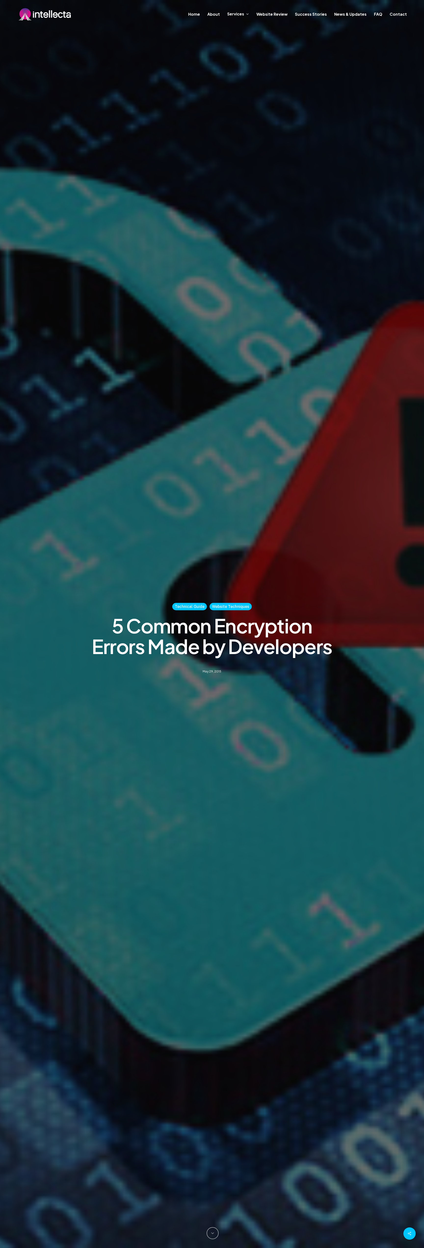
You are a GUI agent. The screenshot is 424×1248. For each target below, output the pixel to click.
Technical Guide (189, 606)
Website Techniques (230, 606)
